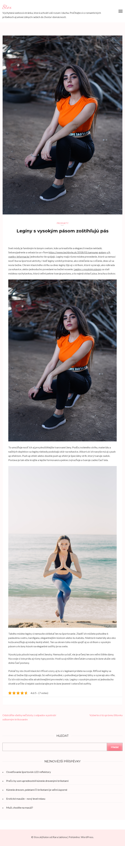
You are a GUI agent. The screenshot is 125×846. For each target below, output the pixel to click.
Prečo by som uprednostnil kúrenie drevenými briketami (37, 780)
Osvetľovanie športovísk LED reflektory (28, 771)
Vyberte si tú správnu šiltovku (106, 715)
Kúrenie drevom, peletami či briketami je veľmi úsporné (36, 789)
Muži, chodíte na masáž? (19, 807)
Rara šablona (60, 837)
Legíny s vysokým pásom (87, 269)
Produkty (62, 223)
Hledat (115, 746)
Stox (7, 6)
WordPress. (87, 837)
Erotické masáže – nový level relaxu (25, 798)
